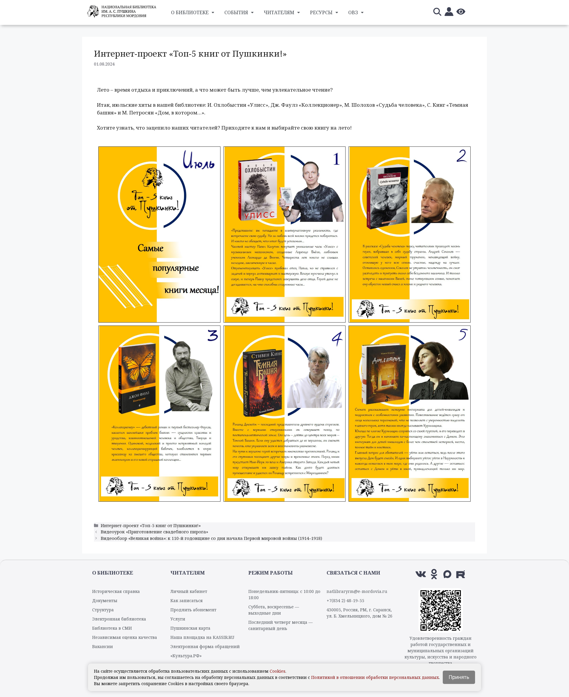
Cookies (277, 671)
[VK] (420, 574)
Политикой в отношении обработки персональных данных (375, 677)
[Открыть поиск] (437, 12)
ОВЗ (353, 12)
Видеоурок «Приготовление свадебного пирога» (154, 532)
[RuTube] (460, 574)
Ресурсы (321, 12)
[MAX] (447, 574)
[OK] (434, 574)
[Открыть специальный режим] (460, 12)
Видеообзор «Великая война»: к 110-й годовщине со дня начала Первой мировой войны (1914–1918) (211, 538)
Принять (459, 677)
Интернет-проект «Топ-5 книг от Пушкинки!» (151, 525)
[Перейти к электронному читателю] (449, 12)
